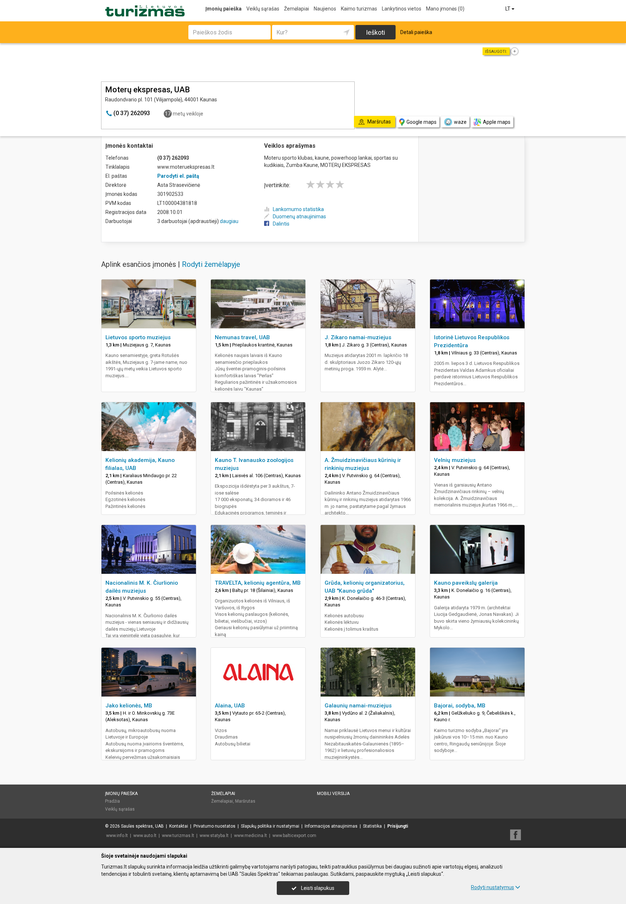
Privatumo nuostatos (214, 826)
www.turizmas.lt (178, 835)
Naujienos (325, 9)
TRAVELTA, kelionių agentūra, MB (258, 583)
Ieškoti (375, 32)
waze (460, 122)
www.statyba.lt (214, 835)
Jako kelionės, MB (128, 705)
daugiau (229, 221)
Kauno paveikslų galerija (466, 583)
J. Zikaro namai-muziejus (358, 337)
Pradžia (112, 801)
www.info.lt (117, 835)
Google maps (421, 122)
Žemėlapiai (296, 9)
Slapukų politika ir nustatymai (270, 826)
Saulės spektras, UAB (142, 826)
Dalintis (281, 224)
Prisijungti (397, 826)
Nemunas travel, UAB (242, 337)
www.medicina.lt (250, 835)
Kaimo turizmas (359, 9)
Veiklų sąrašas (262, 9)
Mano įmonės (445, 9)
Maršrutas (245, 801)
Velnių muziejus (455, 460)
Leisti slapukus (317, 888)
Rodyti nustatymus (492, 887)
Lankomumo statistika (298, 209)
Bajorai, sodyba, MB (459, 705)
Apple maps (496, 122)
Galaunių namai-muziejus (358, 705)
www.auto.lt (144, 835)
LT (508, 9)
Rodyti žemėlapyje (211, 264)
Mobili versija (333, 793)
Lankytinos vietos (401, 9)
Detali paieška (416, 32)
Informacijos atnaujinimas (331, 826)
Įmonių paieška (223, 9)
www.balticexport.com (294, 835)
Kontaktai (178, 826)
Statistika (372, 826)
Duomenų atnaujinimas (299, 216)
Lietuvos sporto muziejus (138, 337)
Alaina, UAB (230, 705)
